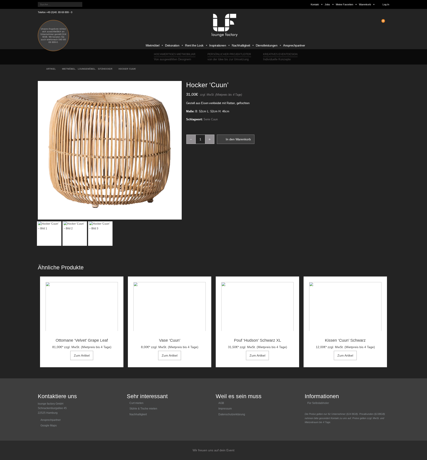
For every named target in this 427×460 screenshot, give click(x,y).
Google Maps (48, 425)
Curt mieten (136, 403)
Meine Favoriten (344, 4)
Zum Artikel (82, 355)
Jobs (327, 4)
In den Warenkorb (238, 139)
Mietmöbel (152, 45)
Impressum (225, 408)
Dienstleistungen (266, 45)
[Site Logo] (224, 25)
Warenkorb (365, 4)
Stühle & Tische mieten (143, 408)
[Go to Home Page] (39, 69)
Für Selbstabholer (318, 403)
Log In (386, 4)
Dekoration (172, 45)
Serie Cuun (210, 119)
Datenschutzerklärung (231, 414)
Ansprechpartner (294, 45)
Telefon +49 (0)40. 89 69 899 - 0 (55, 12)
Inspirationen (217, 45)
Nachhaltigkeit (241, 45)
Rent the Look (194, 45)
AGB (221, 403)
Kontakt (315, 4)
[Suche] (88, 4)
